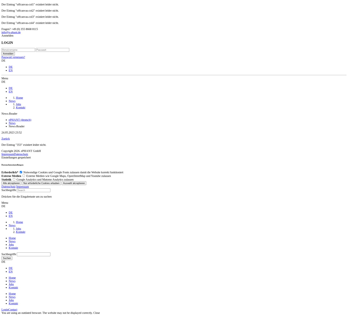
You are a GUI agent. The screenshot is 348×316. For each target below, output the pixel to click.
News (12, 241)
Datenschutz (21, 154)
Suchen (7, 258)
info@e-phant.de (11, 32)
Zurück (5, 138)
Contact (12, 309)
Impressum (7, 154)
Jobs (11, 244)
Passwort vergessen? (13, 57)
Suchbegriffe (8, 190)
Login (4, 309)
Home (12, 238)
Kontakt (13, 247)
